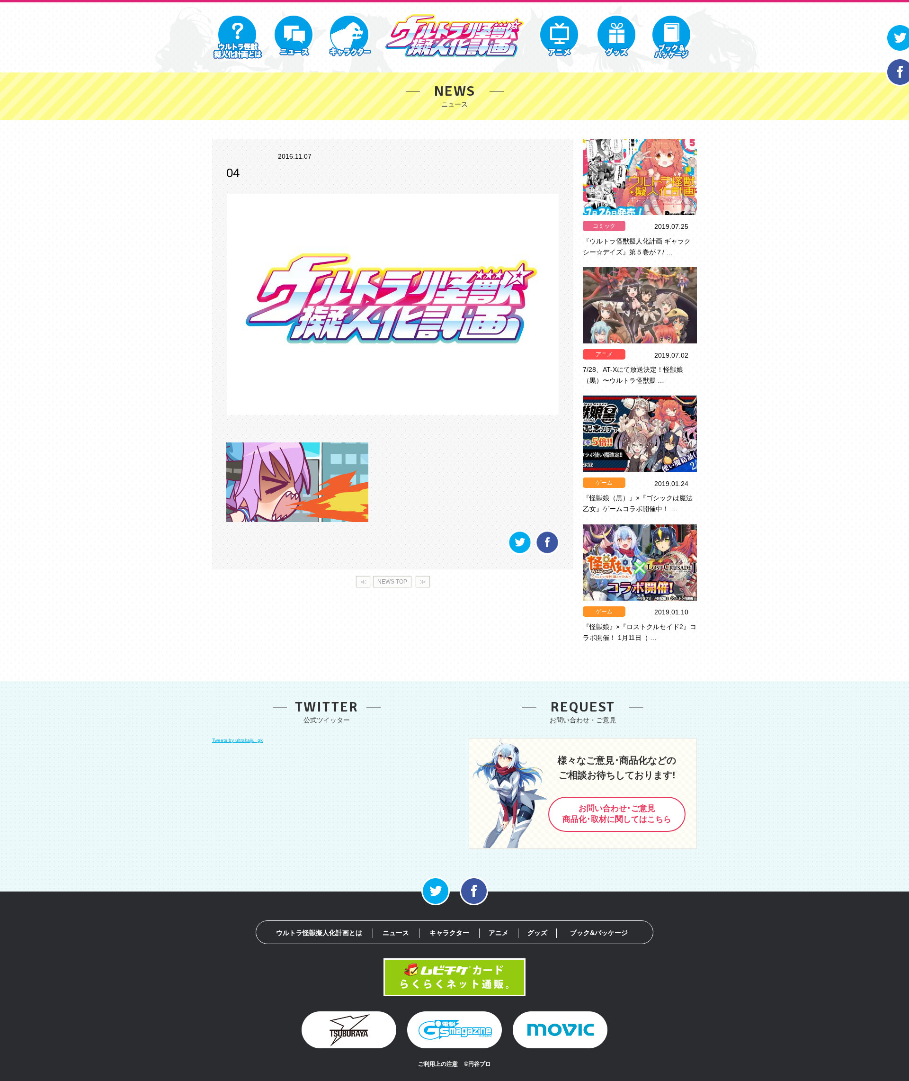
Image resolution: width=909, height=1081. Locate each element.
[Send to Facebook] (547, 552)
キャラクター (449, 933)
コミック (604, 226)
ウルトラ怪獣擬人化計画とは (319, 933)
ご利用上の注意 (438, 1064)
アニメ (604, 354)
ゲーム (604, 482)
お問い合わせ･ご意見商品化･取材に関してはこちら (616, 814)
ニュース (396, 933)
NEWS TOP (392, 581)
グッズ (537, 933)
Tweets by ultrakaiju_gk (237, 740)
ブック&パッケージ (599, 933)
